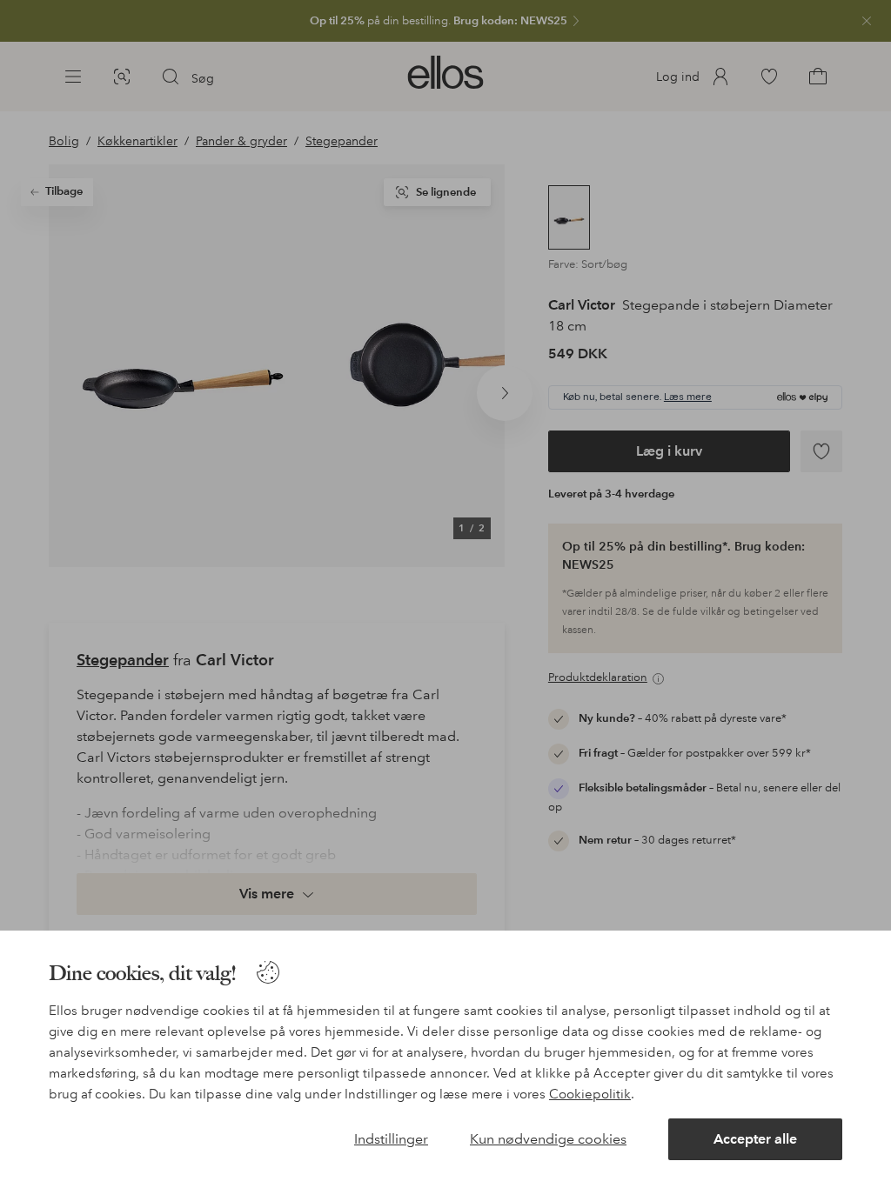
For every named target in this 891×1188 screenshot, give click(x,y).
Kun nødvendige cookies (548, 1139)
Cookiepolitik (590, 1094)
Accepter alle (755, 1139)
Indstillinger (391, 1139)
